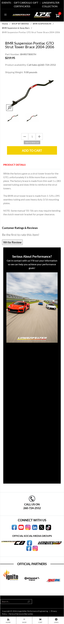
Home (5, 23)
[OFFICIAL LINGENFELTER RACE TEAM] (29, 548)
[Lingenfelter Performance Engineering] (21, 14)
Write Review (12, 242)
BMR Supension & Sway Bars (16, 28)
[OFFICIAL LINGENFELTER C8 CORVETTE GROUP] (29, 542)
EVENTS (6, 2)
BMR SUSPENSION (42, 23)
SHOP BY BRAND (20, 23)
